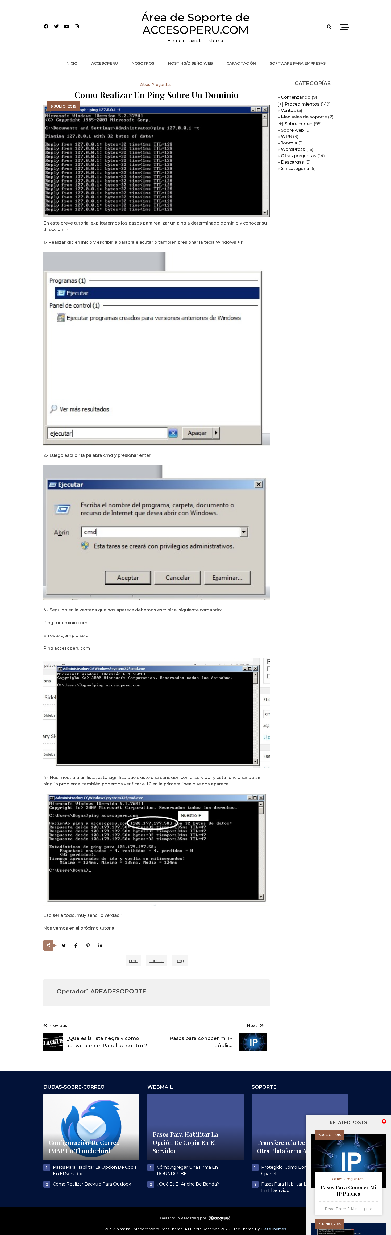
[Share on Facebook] (76, 945)
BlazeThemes (273, 1229)
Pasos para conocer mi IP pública (348, 1190)
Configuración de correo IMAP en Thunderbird (84, 1146)
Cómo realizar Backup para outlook (92, 1184)
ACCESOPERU (104, 63)
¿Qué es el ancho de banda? (188, 1184)
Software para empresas (298, 63)
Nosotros (143, 63)
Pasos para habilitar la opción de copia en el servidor (185, 1142)
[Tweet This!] (63, 945)
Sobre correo (299, 123)
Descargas (292, 162)
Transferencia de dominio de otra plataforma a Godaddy (298, 1146)
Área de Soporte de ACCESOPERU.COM (195, 23)
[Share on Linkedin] (100, 945)
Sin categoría (295, 168)
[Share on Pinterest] (88, 945)
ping (180, 960)
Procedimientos (302, 104)
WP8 (286, 136)
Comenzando (295, 97)
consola (156, 960)
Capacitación (241, 63)
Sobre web (292, 130)
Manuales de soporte (304, 116)
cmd (133, 960)
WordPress (293, 149)
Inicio (71, 63)
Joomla (289, 143)
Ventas (288, 110)
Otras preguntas (298, 155)
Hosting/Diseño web (190, 63)
